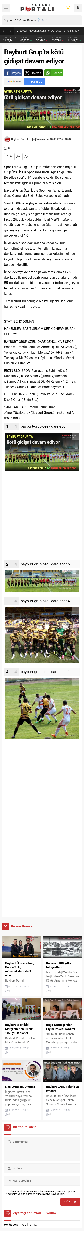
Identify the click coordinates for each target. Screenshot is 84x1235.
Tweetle (36, 73)
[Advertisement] (42, 518)
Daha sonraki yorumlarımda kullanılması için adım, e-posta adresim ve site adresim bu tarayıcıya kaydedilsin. (41, 1192)
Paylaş (16, 73)
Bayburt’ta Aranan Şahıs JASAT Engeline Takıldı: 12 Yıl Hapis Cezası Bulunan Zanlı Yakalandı (50, 30)
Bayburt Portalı (19, 139)
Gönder (57, 73)
